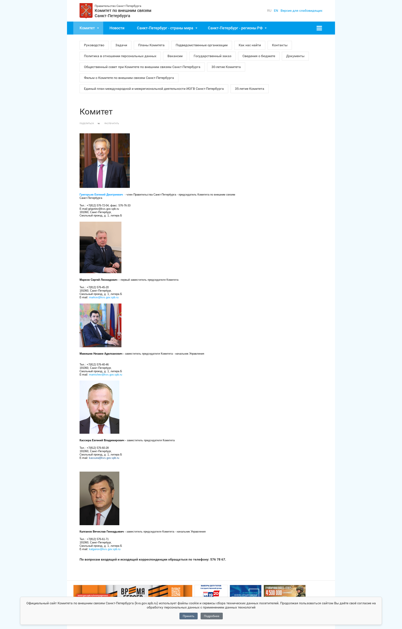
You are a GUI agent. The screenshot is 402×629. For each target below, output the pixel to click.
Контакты (279, 45)
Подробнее (211, 616)
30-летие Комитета (226, 67)
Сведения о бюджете (258, 56)
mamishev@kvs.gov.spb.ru (105, 374)
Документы (295, 56)
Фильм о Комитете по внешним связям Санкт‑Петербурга (129, 78)
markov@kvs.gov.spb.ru (104, 297)
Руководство (94, 45)
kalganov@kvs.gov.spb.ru (104, 549)
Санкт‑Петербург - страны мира (165, 28)
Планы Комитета (151, 45)
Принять (188, 616)
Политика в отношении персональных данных (120, 56)
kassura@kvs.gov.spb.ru (104, 457)
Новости (117, 28)
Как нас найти (250, 45)
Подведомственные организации (202, 45)
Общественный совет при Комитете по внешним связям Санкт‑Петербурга (142, 67)
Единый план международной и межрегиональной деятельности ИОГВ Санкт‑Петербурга (154, 89)
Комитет (87, 28)
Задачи (121, 45)
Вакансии (175, 56)
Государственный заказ (212, 56)
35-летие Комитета (249, 89)
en (276, 11)
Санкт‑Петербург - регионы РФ (235, 28)
